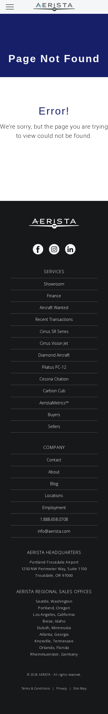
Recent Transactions (54, 319)
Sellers (54, 426)
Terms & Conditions (36, 688)
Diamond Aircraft (54, 355)
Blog (54, 483)
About (54, 472)
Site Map (79, 688)
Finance (54, 295)
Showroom (54, 284)
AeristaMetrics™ (54, 402)
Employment (54, 507)
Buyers (54, 414)
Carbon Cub (54, 390)
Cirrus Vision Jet (54, 343)
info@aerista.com (54, 531)
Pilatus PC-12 (54, 367)
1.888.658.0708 (54, 519)
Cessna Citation (54, 379)
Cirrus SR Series (54, 331)
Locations (54, 495)
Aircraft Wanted (54, 307)
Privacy (61, 688)
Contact (54, 459)
